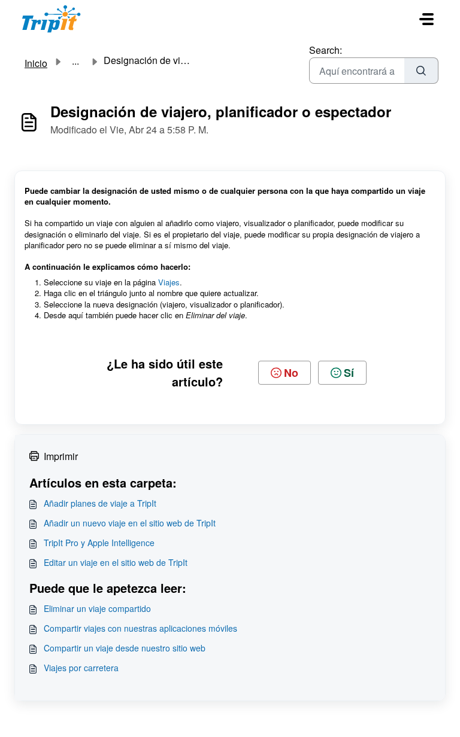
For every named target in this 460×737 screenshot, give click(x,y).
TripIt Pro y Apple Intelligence (99, 543)
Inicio (36, 63)
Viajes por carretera (81, 668)
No (291, 372)
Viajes (169, 282)
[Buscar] (421, 70)
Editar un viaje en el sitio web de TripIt (115, 562)
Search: (325, 50)
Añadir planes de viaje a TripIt (100, 503)
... (75, 61)
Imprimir (61, 456)
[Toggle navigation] (426, 19)
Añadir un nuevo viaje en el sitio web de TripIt (130, 523)
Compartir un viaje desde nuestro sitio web (124, 648)
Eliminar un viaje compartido (97, 608)
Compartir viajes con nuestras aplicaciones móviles (140, 628)
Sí (349, 372)
